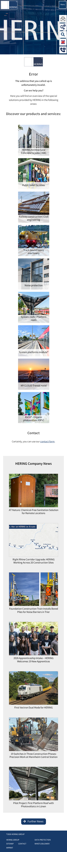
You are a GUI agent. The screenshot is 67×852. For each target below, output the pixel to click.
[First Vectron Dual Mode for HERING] (33, 689)
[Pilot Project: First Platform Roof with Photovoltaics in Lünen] (33, 784)
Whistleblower (42, 844)
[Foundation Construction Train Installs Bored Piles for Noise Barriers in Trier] (33, 590)
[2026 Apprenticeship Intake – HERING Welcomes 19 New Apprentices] (33, 639)
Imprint (9, 848)
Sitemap (10, 844)
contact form (47, 442)
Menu (62, 4)
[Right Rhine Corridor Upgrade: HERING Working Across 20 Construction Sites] (33, 541)
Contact (22, 844)
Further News (35, 822)
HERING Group (12, 840)
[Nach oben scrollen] (61, 845)
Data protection (43, 840)
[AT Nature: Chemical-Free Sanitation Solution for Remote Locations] (33, 491)
